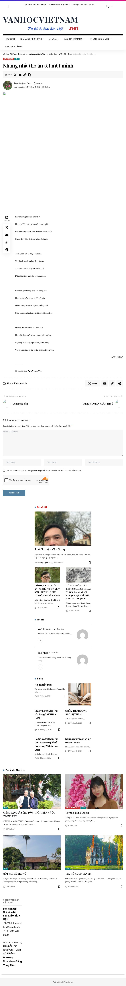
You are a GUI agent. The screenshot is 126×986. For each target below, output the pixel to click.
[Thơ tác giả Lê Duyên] (94, 791)
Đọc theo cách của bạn (35, 4)
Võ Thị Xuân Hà (46, 629)
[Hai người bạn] (79, 694)
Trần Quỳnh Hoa (22, 83)
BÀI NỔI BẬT (8, 59)
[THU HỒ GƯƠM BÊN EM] (94, 852)
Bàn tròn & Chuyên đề (58, 4)
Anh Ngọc (32, 370)
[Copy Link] (25, 74)
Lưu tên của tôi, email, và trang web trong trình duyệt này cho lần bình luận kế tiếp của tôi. (43, 470)
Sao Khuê (43, 652)
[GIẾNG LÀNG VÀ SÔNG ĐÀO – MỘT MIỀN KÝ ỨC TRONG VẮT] (32, 791)
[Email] (20, 74)
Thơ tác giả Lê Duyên (77, 812)
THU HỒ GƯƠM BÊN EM (78, 873)
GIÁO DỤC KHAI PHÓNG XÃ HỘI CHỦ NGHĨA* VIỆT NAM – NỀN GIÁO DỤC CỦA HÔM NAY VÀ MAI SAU (47, 590)
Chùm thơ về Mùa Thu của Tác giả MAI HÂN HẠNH (46, 714)
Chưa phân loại (72, 808)
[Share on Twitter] (15, 74)
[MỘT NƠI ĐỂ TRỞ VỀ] (32, 852)
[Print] (29, 74)
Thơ (17, 59)
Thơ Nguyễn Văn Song (50, 549)
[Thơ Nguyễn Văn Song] (63, 528)
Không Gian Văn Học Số (82, 4)
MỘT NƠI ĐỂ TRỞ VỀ (14, 873)
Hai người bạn (43, 684)
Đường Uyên (42, 562)
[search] (5, 6)
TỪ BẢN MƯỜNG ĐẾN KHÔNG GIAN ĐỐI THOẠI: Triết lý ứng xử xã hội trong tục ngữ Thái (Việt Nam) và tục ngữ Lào (78, 592)
